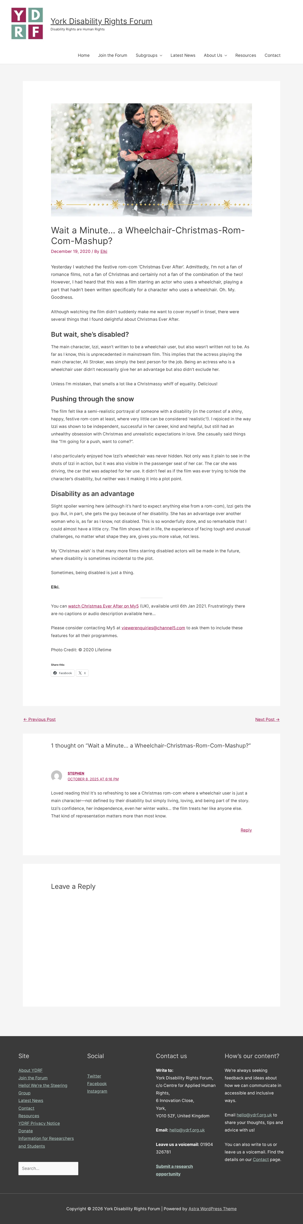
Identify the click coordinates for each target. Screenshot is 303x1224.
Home (84, 55)
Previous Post (39, 719)
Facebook (97, 1083)
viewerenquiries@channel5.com (153, 627)
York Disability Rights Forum (101, 21)
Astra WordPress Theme (213, 1208)
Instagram (97, 1091)
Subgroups (146, 55)
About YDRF (30, 1070)
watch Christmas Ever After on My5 (103, 606)
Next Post (267, 719)
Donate (25, 1130)
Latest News (183, 55)
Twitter (94, 1076)
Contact (273, 55)
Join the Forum (112, 55)
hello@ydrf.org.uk (187, 1130)
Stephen (76, 773)
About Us (213, 55)
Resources (245, 55)
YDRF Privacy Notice (39, 1123)
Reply (246, 830)
